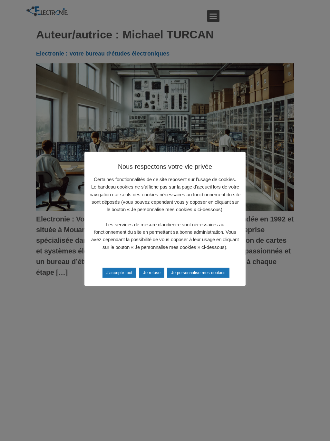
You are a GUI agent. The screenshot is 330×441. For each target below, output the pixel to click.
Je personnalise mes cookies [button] (198, 272)
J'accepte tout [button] (119, 272)
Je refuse (151, 272)
